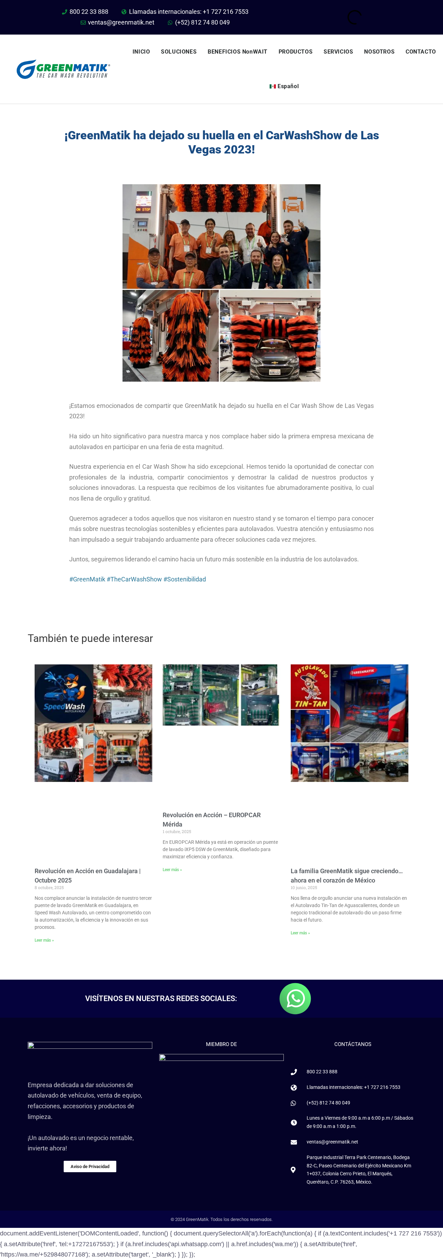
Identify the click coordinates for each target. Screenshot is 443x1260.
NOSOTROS (379, 51)
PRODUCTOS (296, 51)
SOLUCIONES (179, 51)
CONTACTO (421, 51)
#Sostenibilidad (184, 579)
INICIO (141, 51)
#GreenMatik (87, 579)
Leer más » (44, 940)
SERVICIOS (338, 51)
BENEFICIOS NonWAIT (238, 51)
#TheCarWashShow (134, 579)
